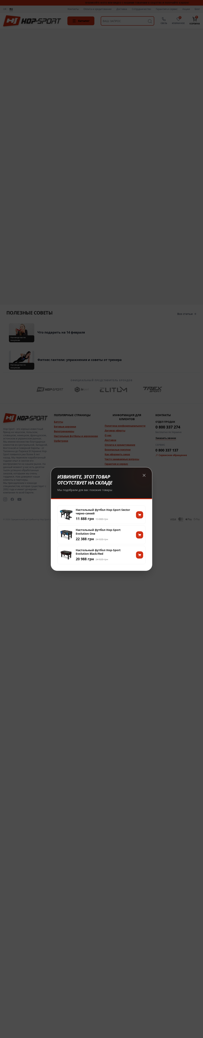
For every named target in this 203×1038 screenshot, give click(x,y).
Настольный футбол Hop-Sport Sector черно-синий (103, 511)
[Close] (144, 475)
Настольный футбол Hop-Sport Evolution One (98, 531)
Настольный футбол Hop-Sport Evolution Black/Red (98, 552)
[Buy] (139, 514)
